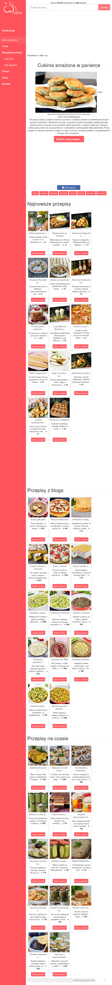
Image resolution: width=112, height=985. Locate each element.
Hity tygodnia (9, 65)
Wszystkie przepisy (12, 52)
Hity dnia (7, 58)
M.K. (93, 980)
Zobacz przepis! (38, 253)
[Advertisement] (69, 32)
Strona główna (10, 39)
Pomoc (6, 71)
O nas (5, 46)
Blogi (5, 77)
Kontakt (6, 83)
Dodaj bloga (8, 30)
